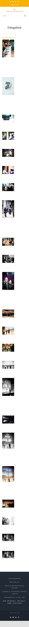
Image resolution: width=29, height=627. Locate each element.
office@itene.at (11, 601)
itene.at (23, 601)
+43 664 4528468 (17, 603)
